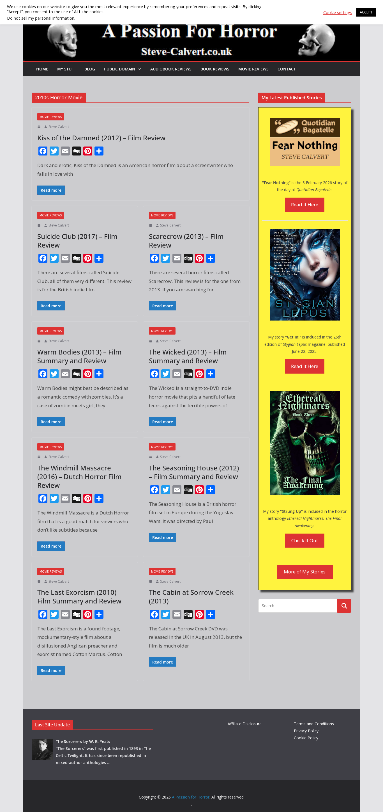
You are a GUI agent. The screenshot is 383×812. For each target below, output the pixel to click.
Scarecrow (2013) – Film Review (186, 241)
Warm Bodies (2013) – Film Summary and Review (79, 356)
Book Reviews (214, 69)
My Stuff (66, 69)
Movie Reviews (253, 69)
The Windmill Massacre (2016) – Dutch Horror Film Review (79, 476)
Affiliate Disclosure (245, 723)
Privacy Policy (306, 730)
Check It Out (304, 540)
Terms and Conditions (314, 723)
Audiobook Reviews (171, 69)
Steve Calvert (59, 126)
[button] (138, 69)
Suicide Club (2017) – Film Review (77, 241)
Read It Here (304, 204)
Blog (89, 69)
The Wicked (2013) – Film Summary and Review (188, 356)
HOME (42, 69)
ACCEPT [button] (366, 12)
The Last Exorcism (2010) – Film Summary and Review (79, 596)
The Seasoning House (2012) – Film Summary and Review (194, 472)
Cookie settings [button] (337, 12)
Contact (287, 69)
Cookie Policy (306, 737)
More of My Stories (305, 571)
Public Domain (119, 69)
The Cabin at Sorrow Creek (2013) (191, 596)
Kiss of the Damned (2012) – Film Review (101, 137)
